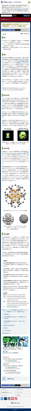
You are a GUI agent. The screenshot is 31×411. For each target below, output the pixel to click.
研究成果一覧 (7, 333)
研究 (5, 34)
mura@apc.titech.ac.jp (12, 360)
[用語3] (4, 274)
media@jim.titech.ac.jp (12, 367)
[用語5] (4, 286)
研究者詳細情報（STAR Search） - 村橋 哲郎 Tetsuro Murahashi (15, 317)
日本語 (25, 15)
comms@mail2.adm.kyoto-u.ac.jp (14, 372)
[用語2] (4, 268)
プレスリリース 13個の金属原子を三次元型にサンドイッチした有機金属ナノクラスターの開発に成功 (16, 310)
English (28, 15)
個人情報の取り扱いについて (7, 392)
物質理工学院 (5, 351)
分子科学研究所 (7, 330)
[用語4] (4, 280)
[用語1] (4, 262)
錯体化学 (21, 113)
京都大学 (6, 328)
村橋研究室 (6, 314)
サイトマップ (19, 392)
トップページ (4, 389)
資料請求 (18, 395)
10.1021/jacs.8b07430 (12, 306)
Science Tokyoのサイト (18, 9)
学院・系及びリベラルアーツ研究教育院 (10, 352)
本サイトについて (20, 389)
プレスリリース (4, 395)
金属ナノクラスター (23, 62)
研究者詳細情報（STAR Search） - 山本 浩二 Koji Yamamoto (14, 321)
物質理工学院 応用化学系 (9, 325)
